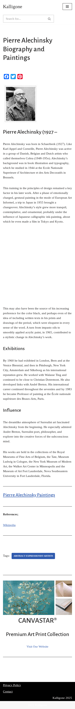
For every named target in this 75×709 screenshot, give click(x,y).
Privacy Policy (12, 685)
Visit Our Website (37, 646)
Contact (8, 691)
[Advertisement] (37, 267)
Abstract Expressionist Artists (33, 556)
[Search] (49, 19)
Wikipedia (9, 525)
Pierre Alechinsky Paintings (29, 495)
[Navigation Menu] (67, 6)
